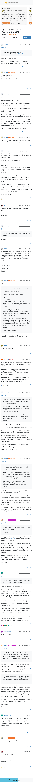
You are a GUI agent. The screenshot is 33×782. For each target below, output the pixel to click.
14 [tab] (11, 27)
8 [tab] (20, 24)
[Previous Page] (2, 16)
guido (5, 205)
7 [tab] (18, 24)
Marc (5, 345)
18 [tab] (21, 27)
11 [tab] (28, 24)
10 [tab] (25, 24)
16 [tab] (16, 27)
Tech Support (12, 34)
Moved (4, 34)
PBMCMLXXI (7, 715)
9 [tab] (23, 24)
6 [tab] (15, 24)
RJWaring (6, 44)
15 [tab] (14, 27)
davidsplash (7, 10)
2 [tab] (5, 24)
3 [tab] (7, 24)
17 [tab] (19, 27)
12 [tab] (30, 24)
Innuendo (6, 573)
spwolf (6, 72)
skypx (5, 248)
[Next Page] (30, 16)
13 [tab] (9, 27)
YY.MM (12, 538)
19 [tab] (24, 27)
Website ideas (6, 8)
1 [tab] (2, 24)
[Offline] (2, 44)
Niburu (20, 54)
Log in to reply (27, 37)
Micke (5, 520)
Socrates (6, 359)
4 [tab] (10, 24)
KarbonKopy (7, 631)
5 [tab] (13, 24)
